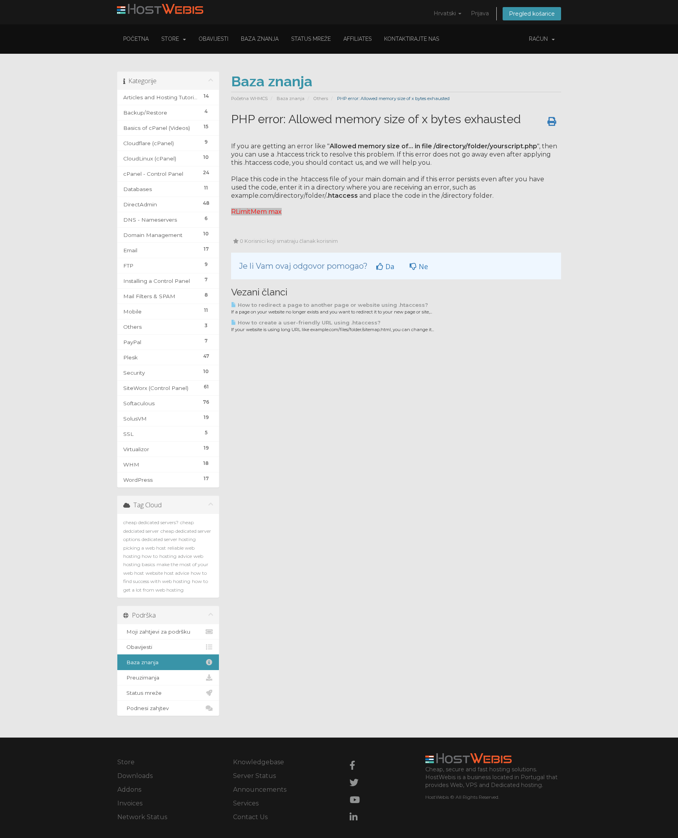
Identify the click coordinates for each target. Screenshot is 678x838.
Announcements (259, 789)
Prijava (480, 13)
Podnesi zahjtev (146, 708)
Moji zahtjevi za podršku (156, 631)
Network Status (142, 817)
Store (171, 39)
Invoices (129, 803)
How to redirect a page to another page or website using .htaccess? (332, 305)
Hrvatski (445, 13)
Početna (136, 39)
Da (388, 266)
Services (246, 803)
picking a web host (144, 548)
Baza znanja (260, 39)
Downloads (135, 776)
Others (320, 98)
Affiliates (357, 39)
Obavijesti (213, 39)
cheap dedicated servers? (151, 522)
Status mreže (311, 39)
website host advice (167, 573)
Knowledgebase (258, 762)
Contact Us (250, 817)
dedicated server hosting (169, 539)
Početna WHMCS (249, 98)
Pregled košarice (532, 13)
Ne (422, 266)
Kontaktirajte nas (411, 39)
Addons (129, 789)
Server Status (254, 776)
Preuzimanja (141, 677)
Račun (540, 39)
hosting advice (175, 556)
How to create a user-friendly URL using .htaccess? (308, 322)
